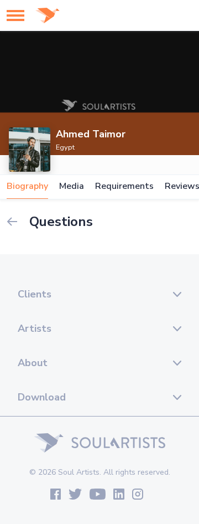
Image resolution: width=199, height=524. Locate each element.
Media (71, 186)
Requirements (124, 186)
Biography (27, 186)
